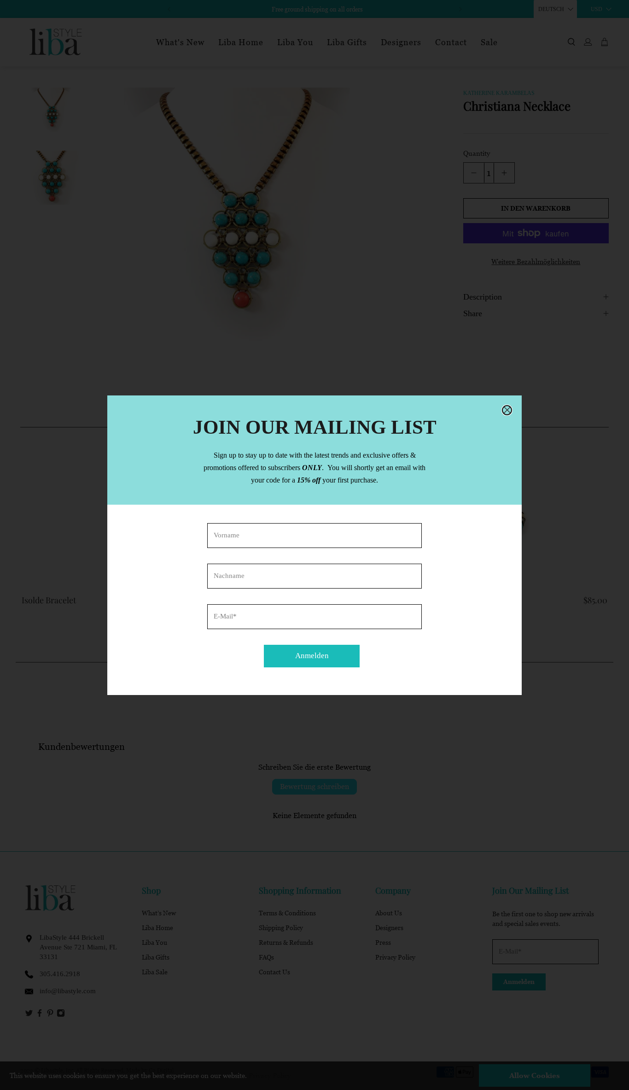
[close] (507, 410)
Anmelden (312, 655)
